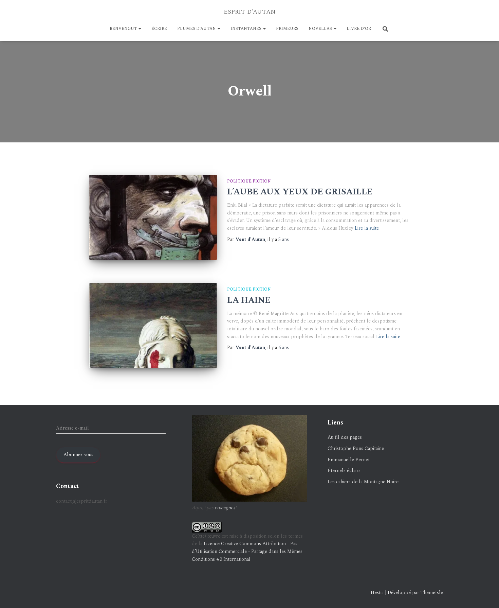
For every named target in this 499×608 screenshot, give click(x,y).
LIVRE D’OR (359, 28)
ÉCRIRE (159, 28)
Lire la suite (367, 228)
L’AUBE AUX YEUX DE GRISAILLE (300, 192)
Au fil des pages (345, 437)
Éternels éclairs (344, 470)
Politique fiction (249, 181)
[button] (139, 28)
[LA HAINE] (153, 325)
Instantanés (246, 28)
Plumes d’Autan (197, 28)
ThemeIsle (432, 592)
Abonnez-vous (78, 454)
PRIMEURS (287, 28)
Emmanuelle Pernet (349, 459)
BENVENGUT (124, 28)
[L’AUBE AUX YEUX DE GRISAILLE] (153, 217)
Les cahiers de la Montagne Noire (363, 481)
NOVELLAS (321, 28)
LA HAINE (249, 300)
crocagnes (225, 507)
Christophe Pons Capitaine (356, 448)
